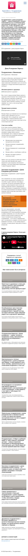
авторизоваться (5, 541)
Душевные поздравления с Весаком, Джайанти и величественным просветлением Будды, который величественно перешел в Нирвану (13, 522)
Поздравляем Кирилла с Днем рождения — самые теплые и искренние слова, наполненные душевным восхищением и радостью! (13, 337)
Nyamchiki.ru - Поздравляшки (11, 11)
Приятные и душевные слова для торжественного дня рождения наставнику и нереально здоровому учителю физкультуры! (14, 286)
